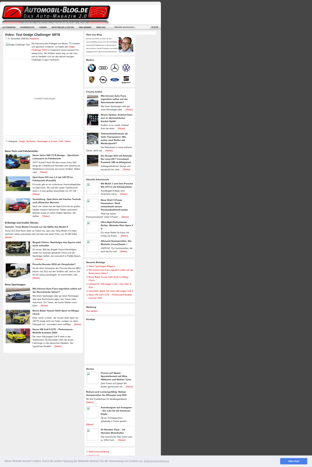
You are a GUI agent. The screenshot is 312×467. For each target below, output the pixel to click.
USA (61, 141)
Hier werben (85, 27)
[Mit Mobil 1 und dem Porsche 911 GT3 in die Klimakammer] (92, 189)
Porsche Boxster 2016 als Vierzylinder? (54, 264)
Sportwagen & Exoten (63, 27)
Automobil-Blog (78, 14)
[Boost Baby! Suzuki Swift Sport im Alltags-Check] (18, 318)
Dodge (22, 141)
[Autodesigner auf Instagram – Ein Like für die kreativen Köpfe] (92, 413)
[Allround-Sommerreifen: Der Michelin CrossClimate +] (92, 246)
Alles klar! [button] (293, 461)
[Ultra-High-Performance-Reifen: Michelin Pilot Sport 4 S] (92, 227)
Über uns (100, 27)
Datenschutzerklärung (99, 451)
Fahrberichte (27, 27)
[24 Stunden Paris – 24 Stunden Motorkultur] (92, 435)
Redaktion (34, 38)
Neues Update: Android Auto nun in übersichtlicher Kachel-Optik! (116, 118)
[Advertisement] (110, 342)
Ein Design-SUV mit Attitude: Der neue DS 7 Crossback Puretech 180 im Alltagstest (116, 159)
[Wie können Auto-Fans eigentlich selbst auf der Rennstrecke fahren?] (18, 296)
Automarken (8, 27)
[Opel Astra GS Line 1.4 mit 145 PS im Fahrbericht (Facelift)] (18, 184)
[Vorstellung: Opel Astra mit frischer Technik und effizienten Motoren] (18, 206)
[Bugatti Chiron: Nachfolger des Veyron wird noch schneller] (18, 250)
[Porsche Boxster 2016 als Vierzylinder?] (18, 272)
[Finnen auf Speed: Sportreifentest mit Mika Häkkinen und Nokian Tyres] (92, 378)
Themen (43, 27)
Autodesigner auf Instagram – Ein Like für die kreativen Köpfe (116, 410)
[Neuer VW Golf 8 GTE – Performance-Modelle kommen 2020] (18, 337)
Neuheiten (31, 141)
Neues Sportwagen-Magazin (102, 266)
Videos (67, 141)
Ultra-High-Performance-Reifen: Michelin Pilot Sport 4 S (117, 225)
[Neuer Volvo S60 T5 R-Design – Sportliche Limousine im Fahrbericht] (18, 163)
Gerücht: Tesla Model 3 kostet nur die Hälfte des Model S (36, 227)
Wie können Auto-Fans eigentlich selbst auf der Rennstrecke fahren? (114, 99)
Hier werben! (92, 311)
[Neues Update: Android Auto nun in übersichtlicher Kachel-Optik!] (92, 120)
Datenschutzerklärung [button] (156, 461)
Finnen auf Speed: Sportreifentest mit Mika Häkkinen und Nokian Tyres (116, 376)
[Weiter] (43, 172)
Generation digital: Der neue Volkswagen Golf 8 (111, 291)
